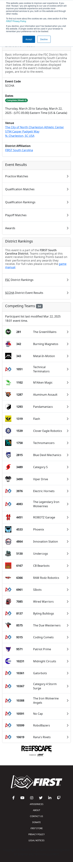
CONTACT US (36, 816)
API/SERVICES (36, 804)
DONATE (36, 822)
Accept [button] (29, 39)
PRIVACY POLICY (36, 834)
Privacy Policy (16, 21)
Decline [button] (44, 39)
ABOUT (36, 810)
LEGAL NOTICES (36, 840)
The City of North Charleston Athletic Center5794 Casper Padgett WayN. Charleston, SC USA (34, 131)
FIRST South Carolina (19, 150)
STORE (36, 828)
